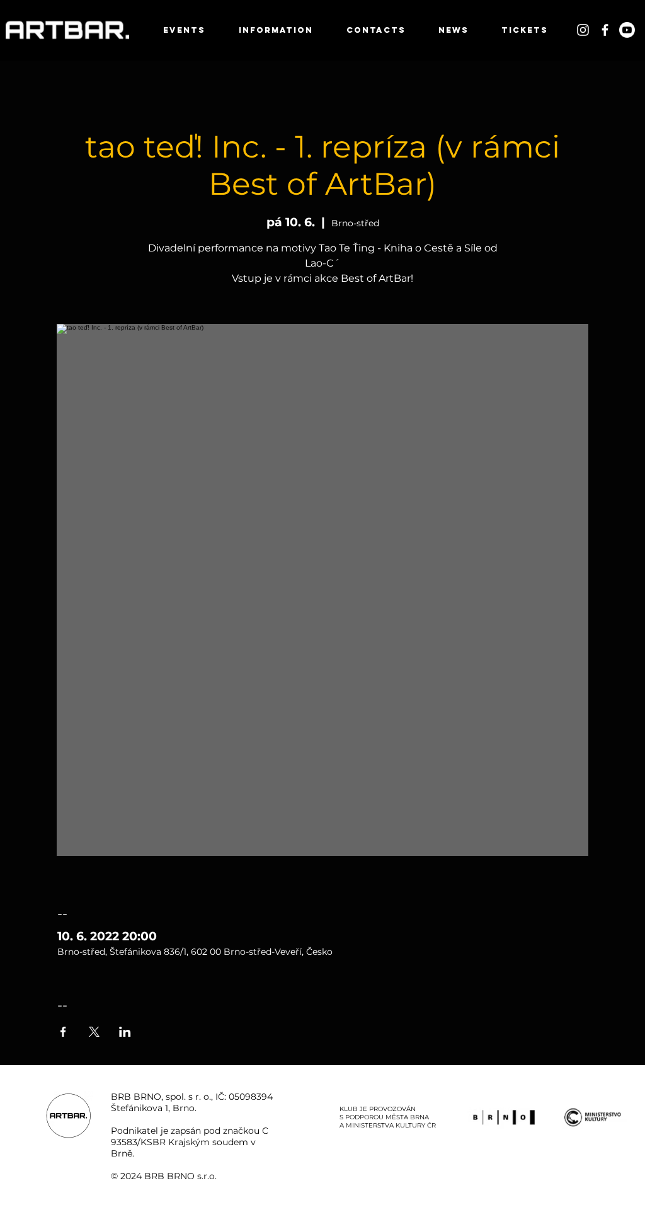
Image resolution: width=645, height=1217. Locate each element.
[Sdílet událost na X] (94, 1032)
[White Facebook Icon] (605, 30)
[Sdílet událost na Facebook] (63, 1032)
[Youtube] (627, 30)
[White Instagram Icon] (583, 30)
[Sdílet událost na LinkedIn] (125, 1032)
